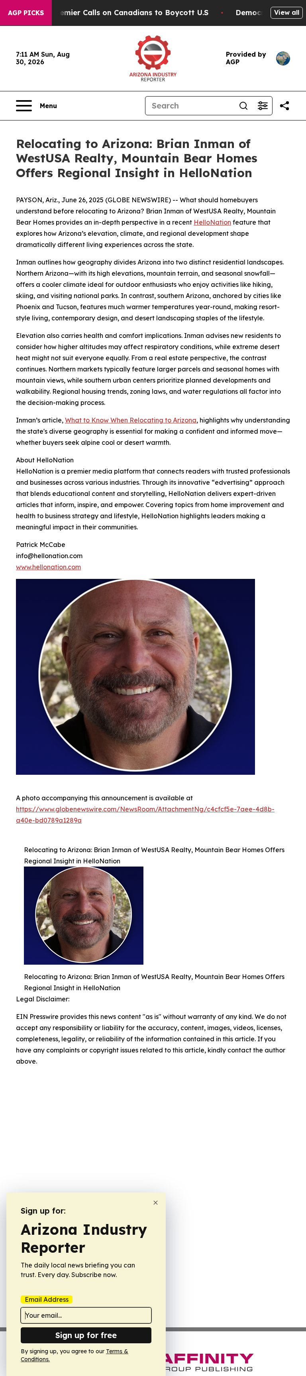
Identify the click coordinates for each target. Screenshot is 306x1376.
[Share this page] (284, 106)
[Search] (243, 106)
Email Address (47, 1299)
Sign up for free (86, 1335)
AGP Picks (26, 13)
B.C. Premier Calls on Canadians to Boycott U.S (122, 12)
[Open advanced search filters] (262, 106)
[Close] (155, 1202)
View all (286, 12)
